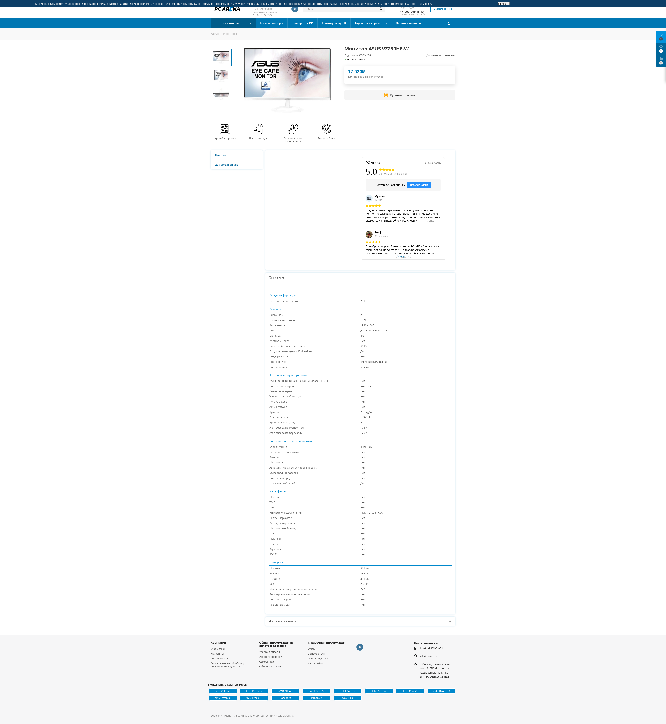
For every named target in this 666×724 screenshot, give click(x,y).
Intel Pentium (254, 691)
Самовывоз (266, 661)
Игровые (316, 698)
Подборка (285, 698)
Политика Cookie (420, 3)
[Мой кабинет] (449, 23)
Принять (503, 3)
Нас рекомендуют (259, 138)
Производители (318, 658)
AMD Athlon (285, 691)
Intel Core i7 (379, 691)
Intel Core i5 (348, 691)
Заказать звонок (443, 8)
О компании (219, 648)
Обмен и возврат (270, 666)
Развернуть (403, 256)
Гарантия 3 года (326, 138)
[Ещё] (437, 23)
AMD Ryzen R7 (254, 698)
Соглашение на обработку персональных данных (227, 665)
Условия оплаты (269, 652)
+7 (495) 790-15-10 (431, 648)
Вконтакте (294, 8)
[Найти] (381, 8)
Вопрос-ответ (316, 653)
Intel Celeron (222, 691)
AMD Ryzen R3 (441, 691)
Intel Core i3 (317, 691)
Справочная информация (326, 643)
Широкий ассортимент (225, 138)
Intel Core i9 (410, 691)
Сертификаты (219, 658)
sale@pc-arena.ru (430, 656)
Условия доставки (270, 656)
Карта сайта (315, 663)
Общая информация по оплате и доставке (276, 644)
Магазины (217, 653)
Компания (218, 643)
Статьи (312, 648)
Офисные (347, 698)
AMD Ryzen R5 (223, 698)
